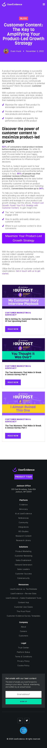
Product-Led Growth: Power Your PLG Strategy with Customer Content (22, 205)
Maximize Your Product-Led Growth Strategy (23, 238)
